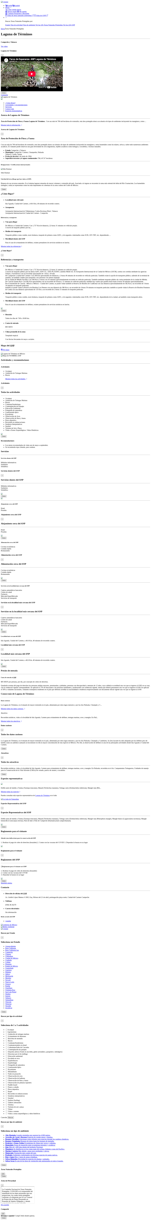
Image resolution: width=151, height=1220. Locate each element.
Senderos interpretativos (16, 1096)
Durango (8, 964)
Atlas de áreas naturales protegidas (19, 15)
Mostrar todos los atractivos (10, 721)
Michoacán (9, 976)
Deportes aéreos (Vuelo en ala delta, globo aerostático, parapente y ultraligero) (35, 1052)
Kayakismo (12, 1069)
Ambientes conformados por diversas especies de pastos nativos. (31, 1155)
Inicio (3, 29)
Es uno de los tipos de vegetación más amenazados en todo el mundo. (34, 1161)
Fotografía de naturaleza (16, 1065)
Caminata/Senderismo (15, 1043)
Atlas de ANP (41, 15)
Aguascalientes (10, 946)
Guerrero (8, 970)
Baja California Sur (12, 950)
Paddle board (12, 1085)
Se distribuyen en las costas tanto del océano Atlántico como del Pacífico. (35, 1149)
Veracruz (8, 1004)
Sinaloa (8, 994)
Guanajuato (9, 968)
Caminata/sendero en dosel (17, 1045)
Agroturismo (12, 1032)
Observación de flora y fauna (18, 1080)
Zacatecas (8, 1008)
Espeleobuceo (13, 1061)
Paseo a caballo (13, 1087)
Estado (8, 25)
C (3, 1174)
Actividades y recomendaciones (16, 105)
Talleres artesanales (14, 1102)
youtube (8, 921)
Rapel (10, 1091)
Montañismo (12, 1072)
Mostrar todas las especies (10, 792)
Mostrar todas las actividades (15, 379)
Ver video (4, 46)
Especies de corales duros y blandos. (29, 1137)
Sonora (7, 996)
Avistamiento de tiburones (17, 1036)
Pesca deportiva (13, 1089)
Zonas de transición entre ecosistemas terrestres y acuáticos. (30, 1145)
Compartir (4, 95)
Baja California (10, 948)
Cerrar (4, 93)
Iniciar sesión (12, 11)
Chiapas (8, 954)
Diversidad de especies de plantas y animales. (27, 1159)
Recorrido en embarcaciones (18, 1094)
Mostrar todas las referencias (11, 246)
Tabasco (8, 998)
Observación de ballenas (16, 1078)
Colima (7, 962)
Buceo (10, 1041)
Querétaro (8, 988)
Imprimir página (6, 883)
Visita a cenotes (13, 1111)
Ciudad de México (11, 958)
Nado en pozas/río (14, 1074)
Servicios (8, 107)
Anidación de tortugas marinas (18, 1034)
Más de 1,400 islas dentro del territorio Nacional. (24, 1147)
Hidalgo (8, 972)
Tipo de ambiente (29, 25)
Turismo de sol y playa (16, 1107)
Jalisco (7, 974)
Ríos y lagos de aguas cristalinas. (21, 1157)
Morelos (8, 978)
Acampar (11, 1030)
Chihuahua (9, 956)
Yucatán (8, 1006)
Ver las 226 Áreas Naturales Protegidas (49, 25)
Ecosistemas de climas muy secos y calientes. (30, 1143)
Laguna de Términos (42, 795)
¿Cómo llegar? (10, 103)
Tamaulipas (9, 1000)
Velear (10, 1109)
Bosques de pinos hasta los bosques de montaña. (29, 1141)
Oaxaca (8, 984)
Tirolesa (10, 1105)
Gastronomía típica (14, 1067)
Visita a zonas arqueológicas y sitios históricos (24, 1114)
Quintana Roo (10, 990)
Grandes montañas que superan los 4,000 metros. (27, 1135)
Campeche (9, 952)
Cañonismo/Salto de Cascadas (18, 1047)
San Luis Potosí (10, 992)
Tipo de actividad (17, 25)
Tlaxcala (8, 1002)
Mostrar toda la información (11, 125)
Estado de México (11, 966)
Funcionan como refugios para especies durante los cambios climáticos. (37, 1139)
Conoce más (9, 109)
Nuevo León (9, 982)
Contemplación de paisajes (17, 1050)
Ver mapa (6, 350)
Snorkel (10, 1098)
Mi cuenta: (23, 11)
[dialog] (75, 72)
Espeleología (12, 1063)
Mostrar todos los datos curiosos (12, 709)
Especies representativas (13, 111)
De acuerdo (5, 1205)
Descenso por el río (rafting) (18, 1054)
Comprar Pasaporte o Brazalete (18, 13)
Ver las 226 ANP (69, 25)
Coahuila (8, 960)
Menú (7, 7)
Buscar (10, 1117)
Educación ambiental (15, 1056)
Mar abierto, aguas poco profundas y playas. (27, 1151)
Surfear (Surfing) (14, 1100)
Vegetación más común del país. (20, 1153)
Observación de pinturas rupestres (20, 1083)
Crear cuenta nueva (14, 9)
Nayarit (8, 980)
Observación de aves (15, 1076)
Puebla (7, 986)
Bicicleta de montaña (15, 1038)
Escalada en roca (14, 1058)
